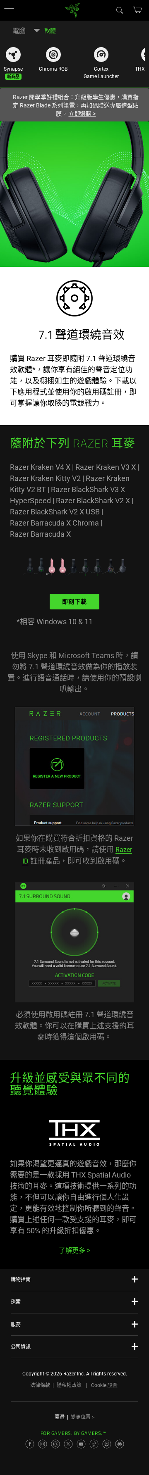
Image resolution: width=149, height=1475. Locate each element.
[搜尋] (119, 10)
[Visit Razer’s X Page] (68, 1444)
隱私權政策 (69, 1385)
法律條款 (40, 1385)
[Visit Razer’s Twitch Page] (107, 1444)
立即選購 (82, 113)
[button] (9, 10)
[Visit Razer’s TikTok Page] (94, 1444)
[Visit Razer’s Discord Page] (119, 1444)
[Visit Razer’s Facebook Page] (30, 1444)
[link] (72, 10)
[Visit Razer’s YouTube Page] (81, 1444)
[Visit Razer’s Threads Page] (55, 1444)
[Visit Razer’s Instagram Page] (42, 1444)
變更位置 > (82, 1417)
